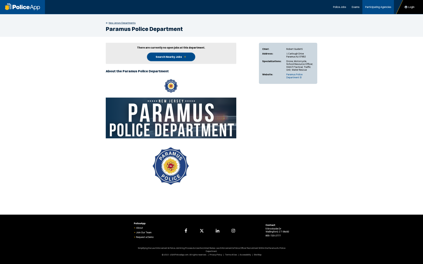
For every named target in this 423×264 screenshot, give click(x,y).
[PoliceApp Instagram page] (233, 230)
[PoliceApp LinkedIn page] (217, 230)
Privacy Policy (216, 254)
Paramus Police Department (294, 76)
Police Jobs (339, 7)
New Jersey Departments (122, 22)
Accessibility (245, 254)
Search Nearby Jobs (169, 56)
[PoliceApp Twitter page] (201, 230)
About (139, 227)
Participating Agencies (378, 7)
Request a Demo (145, 237)
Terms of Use (231, 254)
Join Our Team (144, 232)
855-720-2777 (273, 235)
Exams (356, 7)
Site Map (257, 254)
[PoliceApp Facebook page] (186, 230)
